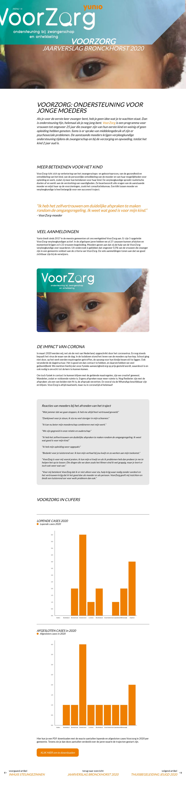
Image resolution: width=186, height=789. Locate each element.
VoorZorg (108, 123)
